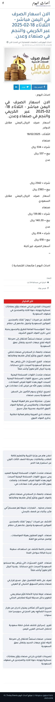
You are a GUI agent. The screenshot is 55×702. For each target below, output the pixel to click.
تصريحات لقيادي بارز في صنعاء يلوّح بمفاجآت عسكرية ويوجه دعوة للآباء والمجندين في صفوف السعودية (28, 310)
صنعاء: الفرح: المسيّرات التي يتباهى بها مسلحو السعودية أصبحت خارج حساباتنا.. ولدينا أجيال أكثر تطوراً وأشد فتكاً (29, 365)
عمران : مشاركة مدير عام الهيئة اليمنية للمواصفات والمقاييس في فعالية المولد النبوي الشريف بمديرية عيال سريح (30, 405)
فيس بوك (42, 289)
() (36, 45)
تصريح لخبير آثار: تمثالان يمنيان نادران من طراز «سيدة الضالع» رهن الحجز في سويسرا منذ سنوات (28, 612)
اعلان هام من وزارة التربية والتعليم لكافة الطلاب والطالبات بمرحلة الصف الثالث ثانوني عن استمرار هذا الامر (29, 459)
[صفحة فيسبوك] (3, 3)
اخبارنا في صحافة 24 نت (37, 283)
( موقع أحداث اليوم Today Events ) (19, 696)
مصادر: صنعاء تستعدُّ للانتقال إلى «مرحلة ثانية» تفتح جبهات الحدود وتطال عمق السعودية (29, 343)
